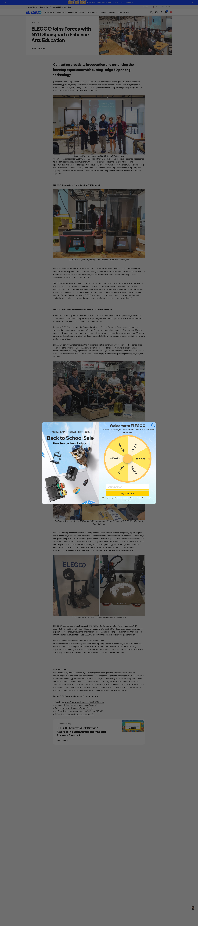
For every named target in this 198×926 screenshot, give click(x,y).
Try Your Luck (127, 493)
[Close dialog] (153, 425)
